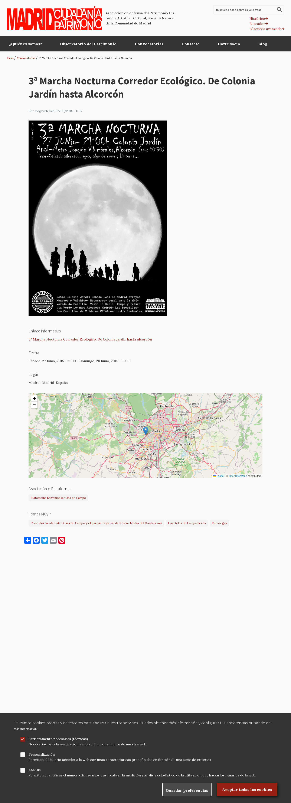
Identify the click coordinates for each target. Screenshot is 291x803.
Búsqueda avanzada (265, 29)
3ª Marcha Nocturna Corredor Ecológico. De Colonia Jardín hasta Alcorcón (90, 339)
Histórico (257, 18)
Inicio (10, 58)
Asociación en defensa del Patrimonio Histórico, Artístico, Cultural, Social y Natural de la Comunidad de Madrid (141, 18)
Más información (25, 729)
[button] (145, 431)
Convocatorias (26, 58)
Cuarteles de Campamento (187, 523)
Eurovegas (219, 523)
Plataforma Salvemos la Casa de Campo (58, 498)
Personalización (42, 754)
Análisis (35, 770)
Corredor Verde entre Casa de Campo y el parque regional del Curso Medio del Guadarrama (96, 523)
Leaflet (220, 476)
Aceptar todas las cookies (247, 789)
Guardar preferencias (187, 790)
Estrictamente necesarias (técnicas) (58, 739)
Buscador (257, 23)
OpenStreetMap (238, 476)
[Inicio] (54, 18)
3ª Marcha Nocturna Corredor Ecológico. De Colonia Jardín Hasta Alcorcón (85, 58)
